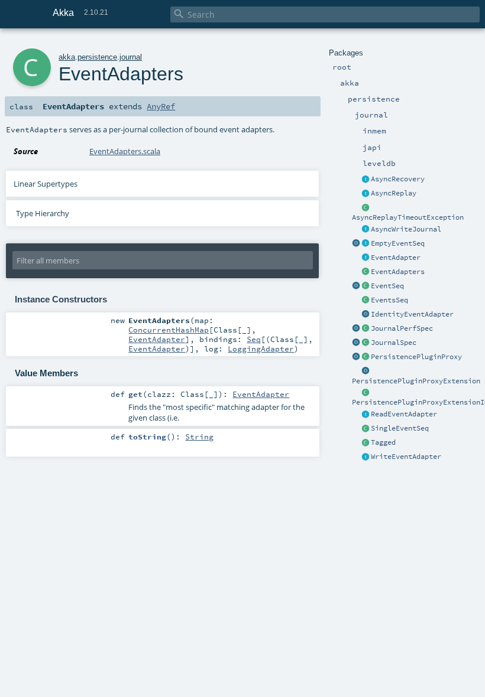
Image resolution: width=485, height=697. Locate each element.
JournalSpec (393, 342)
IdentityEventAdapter (412, 314)
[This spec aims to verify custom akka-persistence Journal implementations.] (365, 343)
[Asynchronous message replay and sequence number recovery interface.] (365, 179)
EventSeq (387, 286)
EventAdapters (398, 272)
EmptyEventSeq (398, 243)
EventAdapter (396, 257)
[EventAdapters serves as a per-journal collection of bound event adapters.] (365, 272)
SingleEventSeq (400, 428)
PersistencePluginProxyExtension (416, 381)
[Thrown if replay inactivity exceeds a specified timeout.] (365, 208)
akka (67, 57)
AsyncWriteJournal (406, 229)
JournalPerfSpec (402, 328)
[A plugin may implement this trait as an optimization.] (365, 193)
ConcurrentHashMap (168, 329)
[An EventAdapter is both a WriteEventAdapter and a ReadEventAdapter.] (365, 258)
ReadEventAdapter (404, 414)
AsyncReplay (393, 193)
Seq (254, 339)
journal (130, 57)
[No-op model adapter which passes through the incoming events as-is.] (365, 315)
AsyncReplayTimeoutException (408, 217)
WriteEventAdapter (406, 456)
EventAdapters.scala (124, 151)
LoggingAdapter (261, 348)
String (199, 436)
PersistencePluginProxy (416, 357)
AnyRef (161, 106)
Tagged (383, 442)
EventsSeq (389, 300)
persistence (97, 57)
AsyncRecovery (398, 179)
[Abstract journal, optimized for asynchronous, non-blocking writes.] (365, 229)
